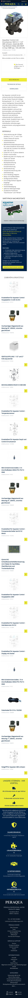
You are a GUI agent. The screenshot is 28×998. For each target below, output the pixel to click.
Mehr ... (14, 986)
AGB (14, 961)
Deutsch (24, 1)
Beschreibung (14, 80)
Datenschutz (14, 963)
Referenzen (14, 934)
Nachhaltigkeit (14, 933)
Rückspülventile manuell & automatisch (14, 984)
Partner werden (14, 947)
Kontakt (14, 957)
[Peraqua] (10, 4)
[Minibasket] (25, 4)
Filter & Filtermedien (14, 977)
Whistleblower (14, 968)
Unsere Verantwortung (14, 931)
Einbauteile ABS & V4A (14, 975)
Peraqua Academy (14, 945)
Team (14, 929)
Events (14, 949)
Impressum (14, 959)
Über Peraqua (14, 927)
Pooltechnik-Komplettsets (14, 979)
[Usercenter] (22, 4)
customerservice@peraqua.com (14, 921)
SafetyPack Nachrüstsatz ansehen (13, 267)
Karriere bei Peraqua (14, 936)
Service (14, 943)
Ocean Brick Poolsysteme (14, 981)
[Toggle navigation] (1, 4)
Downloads (14, 89)
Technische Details (14, 84)
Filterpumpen (14, 982)
